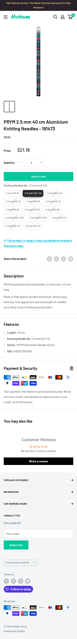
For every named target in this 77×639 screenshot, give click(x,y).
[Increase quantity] (41, 163)
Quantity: (9, 162)
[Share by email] (70, 259)
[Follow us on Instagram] (13, 581)
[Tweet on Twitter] (63, 259)
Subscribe (16, 545)
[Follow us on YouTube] (27, 581)
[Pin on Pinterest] (56, 259)
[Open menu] (5, 17)
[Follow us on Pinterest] (20, 581)
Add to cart (38, 176)
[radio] (12, 193)
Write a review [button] (38, 461)
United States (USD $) (17, 562)
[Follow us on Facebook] (6, 581)
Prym (7, 137)
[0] (70, 17)
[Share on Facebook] (49, 259)
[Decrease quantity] (21, 163)
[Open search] (55, 17)
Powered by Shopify (14, 631)
